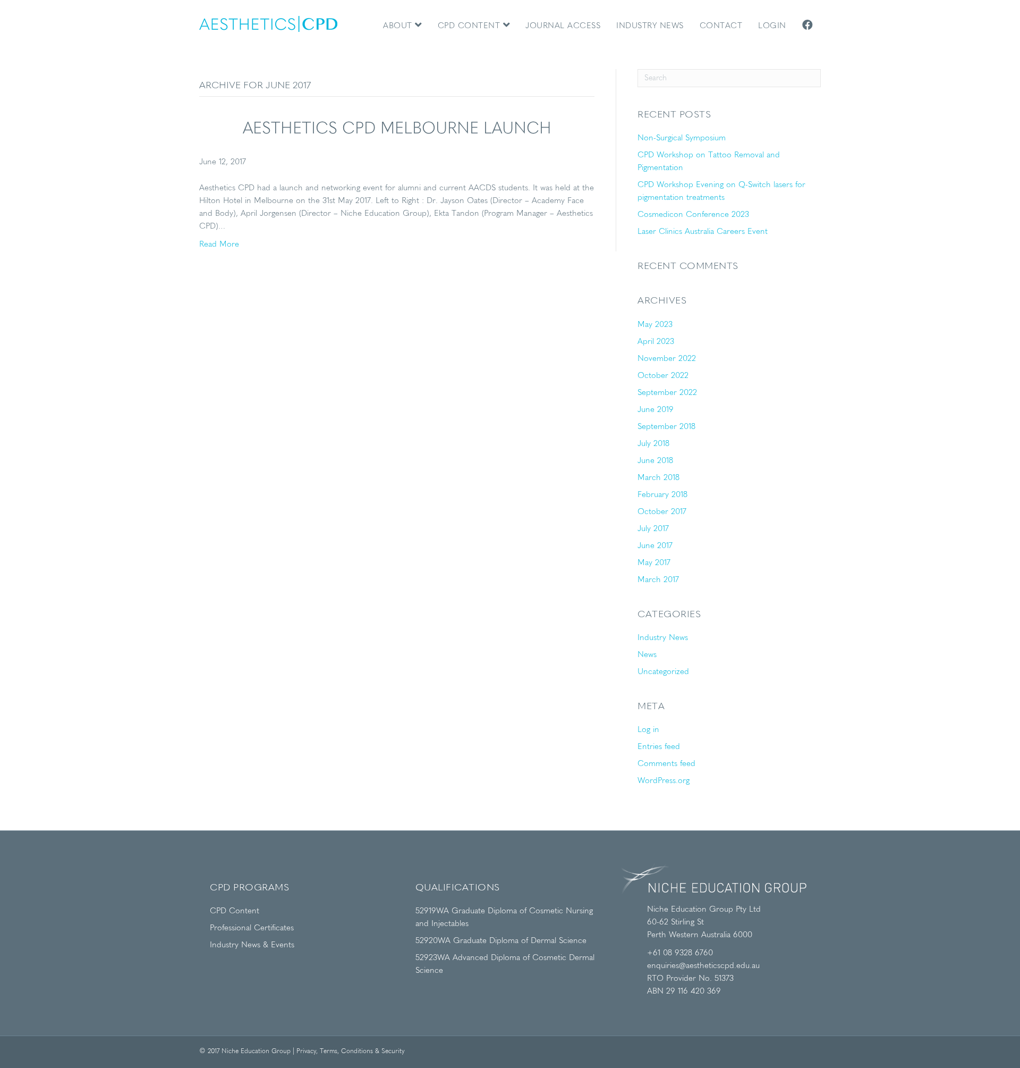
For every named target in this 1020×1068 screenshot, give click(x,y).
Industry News (650, 26)
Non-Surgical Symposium (682, 138)
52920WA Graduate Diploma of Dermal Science (500, 941)
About (399, 26)
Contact (721, 26)
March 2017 (658, 580)
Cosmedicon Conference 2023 (693, 215)
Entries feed (659, 747)
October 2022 (663, 376)
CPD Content (470, 26)
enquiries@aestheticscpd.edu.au (703, 966)
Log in (648, 730)
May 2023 (655, 325)
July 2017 (653, 529)
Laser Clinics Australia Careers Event (703, 232)
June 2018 (655, 461)
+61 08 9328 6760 (680, 953)
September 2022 (667, 393)
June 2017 (655, 546)
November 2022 (667, 359)
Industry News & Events (252, 945)
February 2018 (662, 495)
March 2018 (658, 478)
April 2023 (656, 342)
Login (772, 26)
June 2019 (656, 410)
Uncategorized (663, 672)
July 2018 (653, 444)
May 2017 (654, 563)
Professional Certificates (252, 928)
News (647, 655)
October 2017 (662, 512)
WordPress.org (664, 781)
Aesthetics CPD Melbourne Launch (397, 129)
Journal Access (562, 26)
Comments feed (666, 764)
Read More (219, 245)
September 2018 (666, 427)
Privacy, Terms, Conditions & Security (350, 1051)
